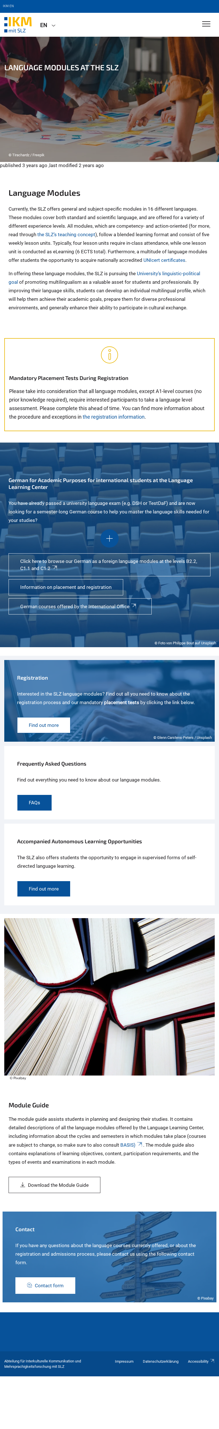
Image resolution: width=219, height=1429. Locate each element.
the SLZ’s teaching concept (66, 234)
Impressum (124, 1361)
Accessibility (198, 1361)
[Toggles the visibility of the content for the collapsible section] (109, 538)
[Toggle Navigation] (206, 24)
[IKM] (18, 24)
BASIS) (127, 1145)
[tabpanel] (109, 99)
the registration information (114, 417)
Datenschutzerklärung (161, 1361)
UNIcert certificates (164, 260)
